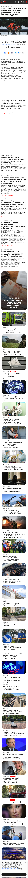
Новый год (10, 18)
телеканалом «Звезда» (9, 44)
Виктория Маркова (12, 113)
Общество (4, 18)
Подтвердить (14, 874)
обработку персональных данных (9, 868)
